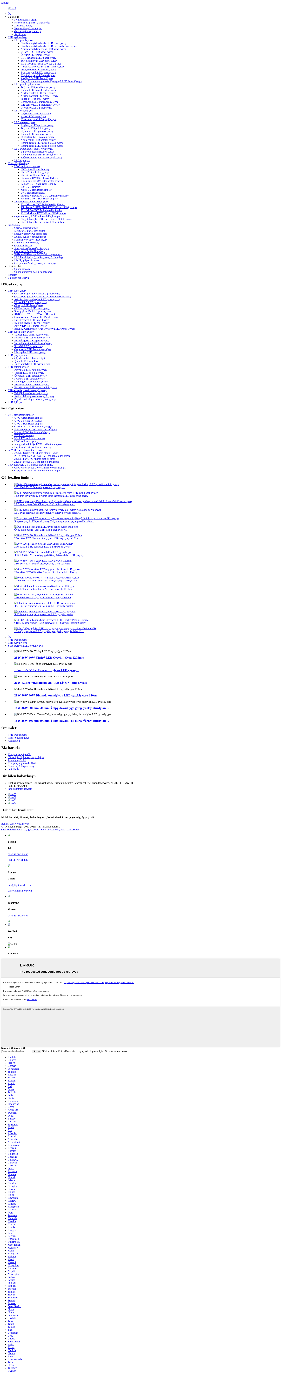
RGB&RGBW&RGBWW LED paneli (41, 63)
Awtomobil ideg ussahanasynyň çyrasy (41, 154)
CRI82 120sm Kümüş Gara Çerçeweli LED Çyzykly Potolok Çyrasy (50, 623)
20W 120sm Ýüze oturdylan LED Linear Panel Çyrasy (42, 546)
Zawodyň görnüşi (23, 25)
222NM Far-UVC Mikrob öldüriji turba (41, 210)
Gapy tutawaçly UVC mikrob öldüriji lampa (37, 216)
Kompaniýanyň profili (25, 19)
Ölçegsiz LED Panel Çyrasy (35, 54)
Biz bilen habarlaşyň (18, 277)
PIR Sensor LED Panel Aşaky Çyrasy (40, 104)
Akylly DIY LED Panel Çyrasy (37, 78)
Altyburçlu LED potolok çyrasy (37, 125)
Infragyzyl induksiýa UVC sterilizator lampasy (45, 195)
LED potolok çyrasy (24, 122)
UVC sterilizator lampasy (27, 166)
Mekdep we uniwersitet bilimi (29, 230)
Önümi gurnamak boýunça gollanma (33, 272)
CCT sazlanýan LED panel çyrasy (38, 57)
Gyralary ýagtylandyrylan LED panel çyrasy (44, 43)
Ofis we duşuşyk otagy (26, 228)
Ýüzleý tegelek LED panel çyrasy (38, 93)
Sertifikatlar (20, 34)
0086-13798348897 (18, 860)
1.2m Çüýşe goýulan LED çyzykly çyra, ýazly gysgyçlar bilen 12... (49, 631)
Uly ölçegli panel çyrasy (26, 260)
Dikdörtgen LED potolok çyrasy (37, 137)
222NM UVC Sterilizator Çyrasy (31, 201)
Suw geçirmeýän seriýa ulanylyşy (31, 248)
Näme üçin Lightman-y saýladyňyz (32, 22)
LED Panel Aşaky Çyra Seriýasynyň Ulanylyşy (38, 257)
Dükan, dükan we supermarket (30, 236)
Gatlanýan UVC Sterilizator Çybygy (39, 178)
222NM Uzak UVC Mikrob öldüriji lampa (43, 204)
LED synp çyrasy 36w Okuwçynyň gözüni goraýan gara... (44, 504)
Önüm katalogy (22, 269)
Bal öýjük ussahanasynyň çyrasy (37, 151)
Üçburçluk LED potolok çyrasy (37, 131)
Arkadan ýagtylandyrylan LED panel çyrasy (43, 49)
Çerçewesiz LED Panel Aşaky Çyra (39, 101)
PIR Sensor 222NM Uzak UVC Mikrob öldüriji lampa (49, 207)
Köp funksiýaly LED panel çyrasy (38, 75)
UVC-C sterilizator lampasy (35, 175)
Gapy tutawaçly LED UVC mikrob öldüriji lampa (46, 219)
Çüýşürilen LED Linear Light (36, 113)
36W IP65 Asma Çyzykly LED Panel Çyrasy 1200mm (42, 597)
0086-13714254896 (18, 854)
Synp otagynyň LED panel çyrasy (38, 72)
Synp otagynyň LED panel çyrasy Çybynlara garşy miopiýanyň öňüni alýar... (54, 521)
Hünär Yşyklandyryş (18, 163)
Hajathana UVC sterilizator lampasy (39, 198)
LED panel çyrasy (23, 40)
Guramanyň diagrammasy (27, 31)
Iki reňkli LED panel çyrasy (35, 98)
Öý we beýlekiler (23, 245)
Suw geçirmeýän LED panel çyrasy (39, 60)
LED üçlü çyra (22, 160)
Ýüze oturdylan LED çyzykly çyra (38, 119)
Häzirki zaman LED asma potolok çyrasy (42, 142)
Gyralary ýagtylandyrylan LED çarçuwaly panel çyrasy (49, 46)
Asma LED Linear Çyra (33, 116)
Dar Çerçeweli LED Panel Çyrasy (38, 69)
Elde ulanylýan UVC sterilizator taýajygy (42, 181)
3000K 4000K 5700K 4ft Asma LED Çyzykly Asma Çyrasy (45, 580)
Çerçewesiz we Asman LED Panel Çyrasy (42, 66)
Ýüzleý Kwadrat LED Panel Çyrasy (39, 96)
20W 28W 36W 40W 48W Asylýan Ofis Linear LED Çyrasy (45, 572)
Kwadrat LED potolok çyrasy (36, 134)
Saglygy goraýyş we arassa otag (30, 233)
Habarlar (12, 274)
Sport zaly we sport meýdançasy (30, 239)
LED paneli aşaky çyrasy (27, 84)
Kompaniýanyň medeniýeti (28, 28)
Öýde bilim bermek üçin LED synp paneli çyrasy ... (40, 529)
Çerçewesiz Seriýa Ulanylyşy (29, 251)
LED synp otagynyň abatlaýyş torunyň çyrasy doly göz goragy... (47, 512)
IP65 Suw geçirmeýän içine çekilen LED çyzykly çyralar (43, 606)
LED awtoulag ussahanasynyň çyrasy (33, 148)
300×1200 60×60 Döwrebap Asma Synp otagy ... (39, 487)
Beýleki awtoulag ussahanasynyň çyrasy (41, 157)
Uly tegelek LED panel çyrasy (36, 107)
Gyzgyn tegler (31, 829)
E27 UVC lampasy (30, 186)
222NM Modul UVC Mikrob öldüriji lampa (43, 213)
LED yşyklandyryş (17, 37)
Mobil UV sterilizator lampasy (36, 189)
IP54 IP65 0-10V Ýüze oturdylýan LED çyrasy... (46, 670)
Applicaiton (14, 740)
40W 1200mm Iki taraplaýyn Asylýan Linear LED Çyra (43, 589)
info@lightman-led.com (20, 788)
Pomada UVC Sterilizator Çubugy (38, 184)
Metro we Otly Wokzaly (26, 242)
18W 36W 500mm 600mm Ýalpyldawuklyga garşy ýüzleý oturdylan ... (61, 708)
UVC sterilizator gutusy (33, 192)
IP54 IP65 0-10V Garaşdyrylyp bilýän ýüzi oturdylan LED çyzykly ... (50, 555)
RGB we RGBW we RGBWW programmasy (38, 254)
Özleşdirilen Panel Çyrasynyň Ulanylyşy (35, 263)
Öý (9, 13)
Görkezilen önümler (11, 829)
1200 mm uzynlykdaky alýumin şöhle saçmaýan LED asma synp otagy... (51, 495)
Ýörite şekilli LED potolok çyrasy (38, 140)
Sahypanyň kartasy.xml (53, 829)
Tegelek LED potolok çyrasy (36, 128)
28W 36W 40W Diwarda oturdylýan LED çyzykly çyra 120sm (46, 538)
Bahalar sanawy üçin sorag (15, 823)
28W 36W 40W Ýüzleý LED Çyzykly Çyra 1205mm (42, 563)
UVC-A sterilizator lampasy (35, 169)
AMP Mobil (73, 829)
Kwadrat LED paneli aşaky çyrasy (38, 90)
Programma (14, 225)
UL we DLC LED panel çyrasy (37, 52)
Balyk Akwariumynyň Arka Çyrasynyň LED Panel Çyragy (51, 81)
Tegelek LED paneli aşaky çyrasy (38, 87)
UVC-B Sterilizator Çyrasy (35, 172)
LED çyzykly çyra (23, 110)
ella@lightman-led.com (20, 890)
